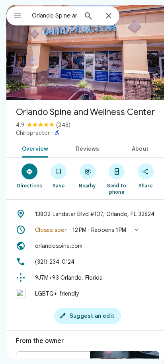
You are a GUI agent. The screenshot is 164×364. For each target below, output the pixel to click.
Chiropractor (33, 132)
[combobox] (54, 15)
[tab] (34, 148)
